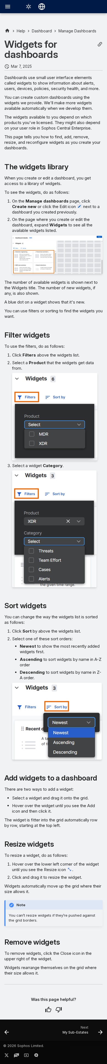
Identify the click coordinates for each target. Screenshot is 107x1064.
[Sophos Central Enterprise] (7, 31)
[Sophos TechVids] (26, 1056)
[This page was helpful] (48, 1009)
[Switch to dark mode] (28, 6)
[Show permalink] (100, 44)
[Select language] (41, 6)
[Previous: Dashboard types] (7, 1032)
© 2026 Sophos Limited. (23, 1046)
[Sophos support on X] (6, 1056)
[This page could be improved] (58, 1009)
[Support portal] (16, 1056)
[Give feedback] (36, 1056)
